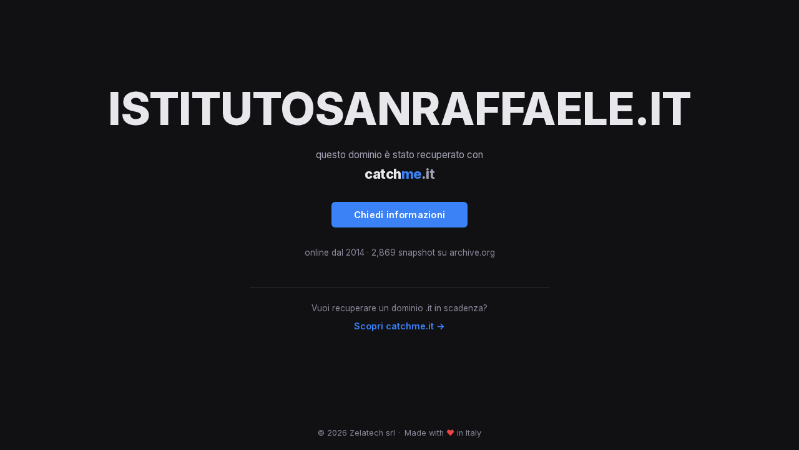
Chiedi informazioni (400, 214)
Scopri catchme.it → (399, 326)
